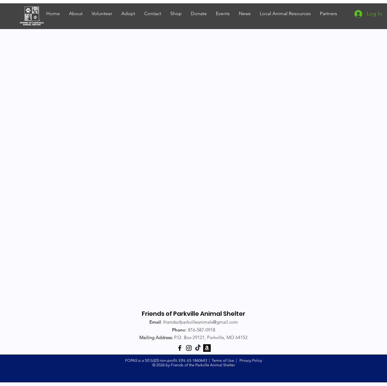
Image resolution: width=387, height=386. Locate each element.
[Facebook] (180, 348)
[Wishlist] (207, 348)
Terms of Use (223, 360)
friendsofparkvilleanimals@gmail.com (200, 322)
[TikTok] (198, 348)
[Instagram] (189, 348)
